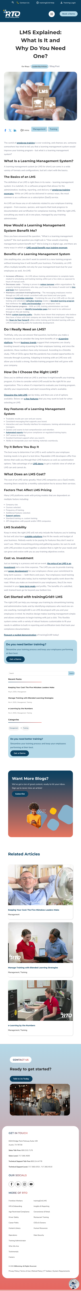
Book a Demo (68, 14)
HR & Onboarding (15, 1206)
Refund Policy (37, 1271)
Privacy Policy (14, 1271)
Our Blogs (25, 66)
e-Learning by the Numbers (20, 709)
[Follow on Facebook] (11, 1184)
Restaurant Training (41, 1217)
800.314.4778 (36, 1161)
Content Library (14, 1228)
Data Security (39, 1235)
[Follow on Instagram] (24, 1184)
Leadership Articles (39, 66)
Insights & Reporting (41, 1206)
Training (53, 129)
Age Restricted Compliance (19, 1212)
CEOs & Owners (40, 1223)
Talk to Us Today (21, 1079)
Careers (12, 1257)
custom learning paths (22, 314)
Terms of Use (25, 1271)
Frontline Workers (16, 1201)
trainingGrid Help (47, 3)
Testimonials (13, 1251)
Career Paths (14, 1223)
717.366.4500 (24, 1156)
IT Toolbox (47, 1271)
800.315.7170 (27, 1150)
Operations (13, 1235)
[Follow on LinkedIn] (18, 1184)
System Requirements (61, 1271)
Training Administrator (17, 1241)
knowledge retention (24, 298)
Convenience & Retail (42, 1212)
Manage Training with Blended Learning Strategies (30, 698)
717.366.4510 (46, 1167)
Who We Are (14, 1246)
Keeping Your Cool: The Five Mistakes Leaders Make (31, 687)
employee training (26, 142)
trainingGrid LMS (40, 1201)
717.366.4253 (34, 1167)
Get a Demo (15, 659)
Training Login (69, 3)
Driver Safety (14, 1217)
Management (39, 129)
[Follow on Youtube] (31, 1184)
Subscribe (20, 794)
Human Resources (41, 1228)
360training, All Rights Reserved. (25, 1266)
